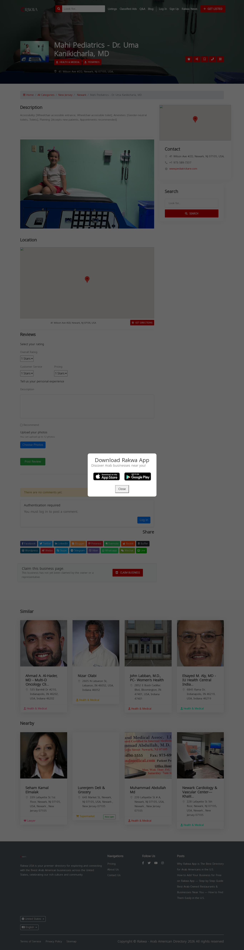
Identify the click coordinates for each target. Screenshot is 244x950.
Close (122, 489)
